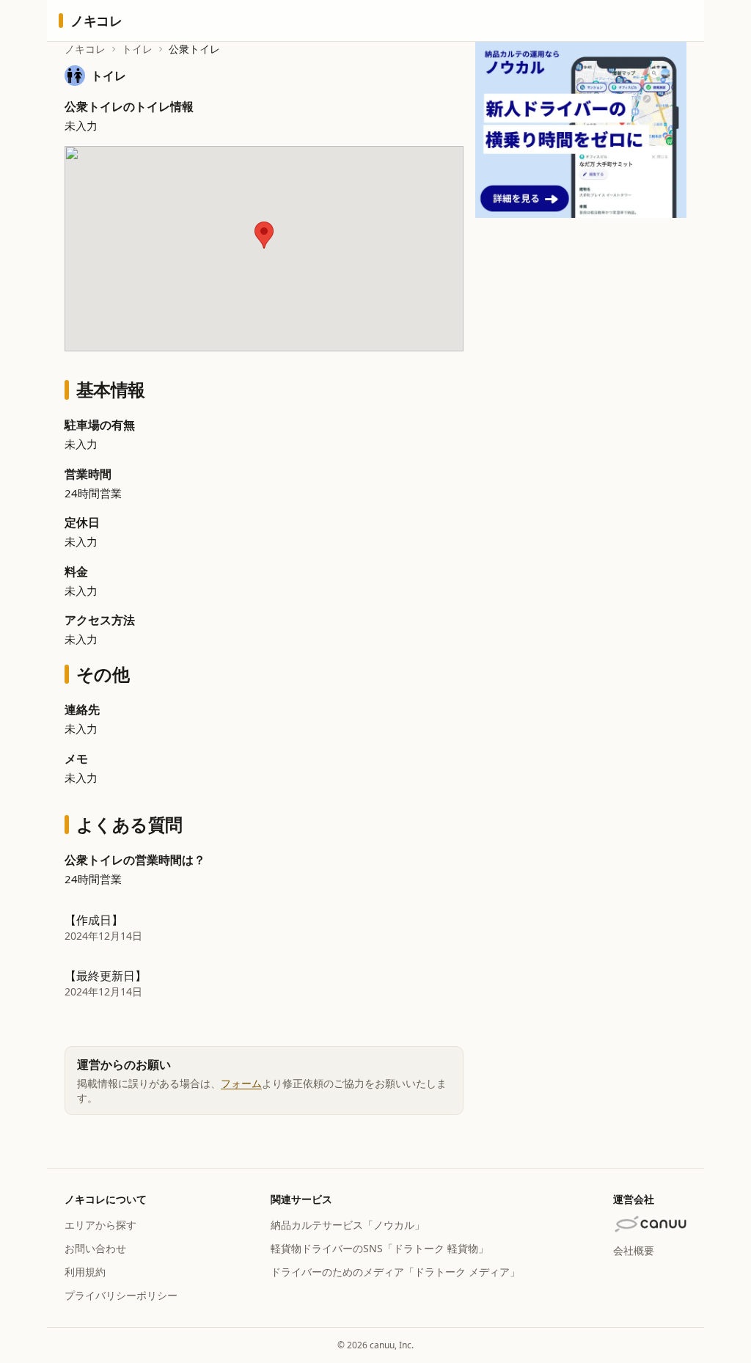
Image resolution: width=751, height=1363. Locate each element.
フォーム (241, 1083)
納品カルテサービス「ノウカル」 (348, 1225)
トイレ (137, 49)
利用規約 (85, 1272)
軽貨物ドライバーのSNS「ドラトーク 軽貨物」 (379, 1248)
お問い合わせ (95, 1248)
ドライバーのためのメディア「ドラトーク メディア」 (395, 1272)
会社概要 (633, 1250)
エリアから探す (100, 1225)
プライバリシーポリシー (121, 1295)
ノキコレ (85, 49)
